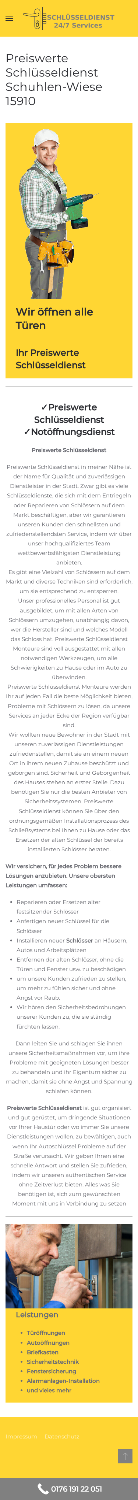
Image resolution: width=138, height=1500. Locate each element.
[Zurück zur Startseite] (69, 18)
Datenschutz (62, 1436)
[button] (9, 18)
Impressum (21, 1436)
